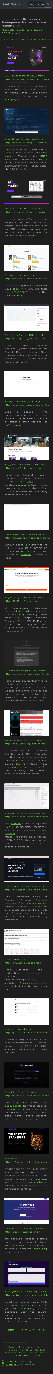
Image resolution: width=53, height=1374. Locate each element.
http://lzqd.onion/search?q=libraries (28, 1096)
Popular (33, 1353)
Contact (40, 1350)
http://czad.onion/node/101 (28, 817)
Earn (22, 1353)
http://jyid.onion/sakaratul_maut (28, 338)
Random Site (32, 1355)
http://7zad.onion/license (28, 1032)
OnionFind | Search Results (20, 1092)
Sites (20, 1347)
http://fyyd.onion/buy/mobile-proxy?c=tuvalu (28, 744)
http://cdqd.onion (28, 963)
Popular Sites (35, 1347)
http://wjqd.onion (28, 468)
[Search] (48, 4)
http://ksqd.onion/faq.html (28, 212)
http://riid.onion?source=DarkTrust (28, 1162)
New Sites (26, 1350)
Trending (11, 1350)
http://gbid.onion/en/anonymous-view (28, 405)
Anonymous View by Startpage (23, 401)
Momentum (11, 1159)
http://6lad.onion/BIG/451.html (28, 79)
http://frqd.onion (28, 1232)
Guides (17, 1355)
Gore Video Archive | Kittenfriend (24, 335)
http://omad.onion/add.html (28, 279)
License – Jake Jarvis (18, 1029)
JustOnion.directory (18, 1361)
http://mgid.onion (28, 601)
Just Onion (11, 4)
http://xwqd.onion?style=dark (28, 674)
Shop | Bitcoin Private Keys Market (24, 139)
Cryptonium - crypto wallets (21, 275)
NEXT (41, 1330)
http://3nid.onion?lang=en (28, 890)
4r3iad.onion (20, 1365)
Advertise (10, 1353)
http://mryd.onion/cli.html (28, 1295)
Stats (43, 1353)
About (11, 1347)
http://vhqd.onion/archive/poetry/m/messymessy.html (28, 538)
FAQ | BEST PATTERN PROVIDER (24, 209)
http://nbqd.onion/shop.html (28, 142)
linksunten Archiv (15, 959)
